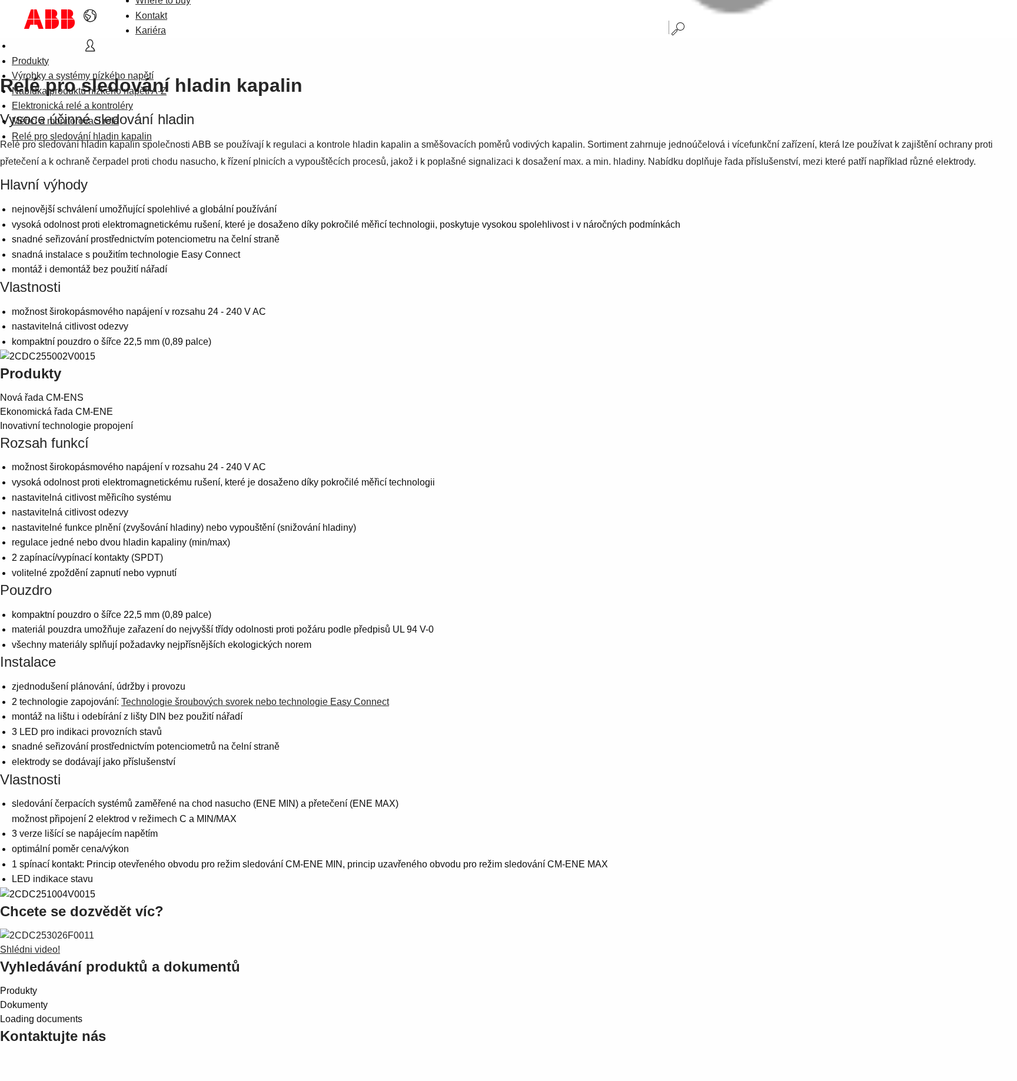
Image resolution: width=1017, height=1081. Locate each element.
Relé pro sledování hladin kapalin (82, 136)
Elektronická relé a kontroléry (72, 106)
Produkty (30, 61)
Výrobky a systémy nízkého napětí (83, 76)
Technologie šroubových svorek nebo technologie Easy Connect (255, 702)
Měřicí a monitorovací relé (65, 121)
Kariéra (150, 30)
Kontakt (151, 16)
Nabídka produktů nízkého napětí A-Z (89, 91)
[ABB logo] (49, 19)
